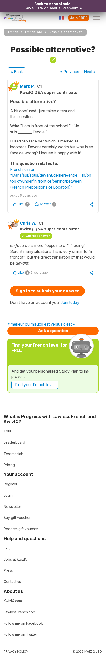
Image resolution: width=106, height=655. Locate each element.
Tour (7, 431)
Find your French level (34, 384)
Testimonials (14, 454)
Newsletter (12, 506)
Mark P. (27, 86)
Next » (90, 71)
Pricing (9, 465)
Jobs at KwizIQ (16, 559)
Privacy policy (16, 651)
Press (8, 570)
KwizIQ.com (13, 601)
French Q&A (33, 32)
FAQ (7, 548)
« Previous (69, 71)
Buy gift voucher (17, 517)
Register (10, 484)
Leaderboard (14, 442)
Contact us (12, 581)
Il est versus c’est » (58, 324)
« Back (17, 71)
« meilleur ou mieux (24, 324)
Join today (70, 302)
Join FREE (79, 18)
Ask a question (53, 330)
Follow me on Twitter (20, 634)
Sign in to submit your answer (47, 290)
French (13, 32)
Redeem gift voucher (21, 529)
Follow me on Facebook (23, 623)
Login (8, 495)
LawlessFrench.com (19, 612)
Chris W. (28, 223)
